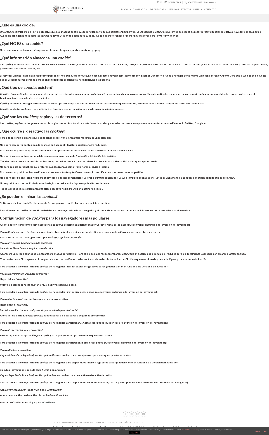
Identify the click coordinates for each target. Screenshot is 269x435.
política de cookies (190, 430)
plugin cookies (261, 431)
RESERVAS (173, 9)
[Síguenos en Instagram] (158, 2)
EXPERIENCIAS (157, 9)
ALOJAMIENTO (137, 9)
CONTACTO (210, 9)
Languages (209, 2)
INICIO (124, 9)
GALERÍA (197, 9)
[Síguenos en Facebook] (155, 2)
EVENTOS (186, 9)
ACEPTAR (134, 433)
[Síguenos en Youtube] (143, 414)
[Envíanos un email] (161, 2)
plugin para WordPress (41, 402)
